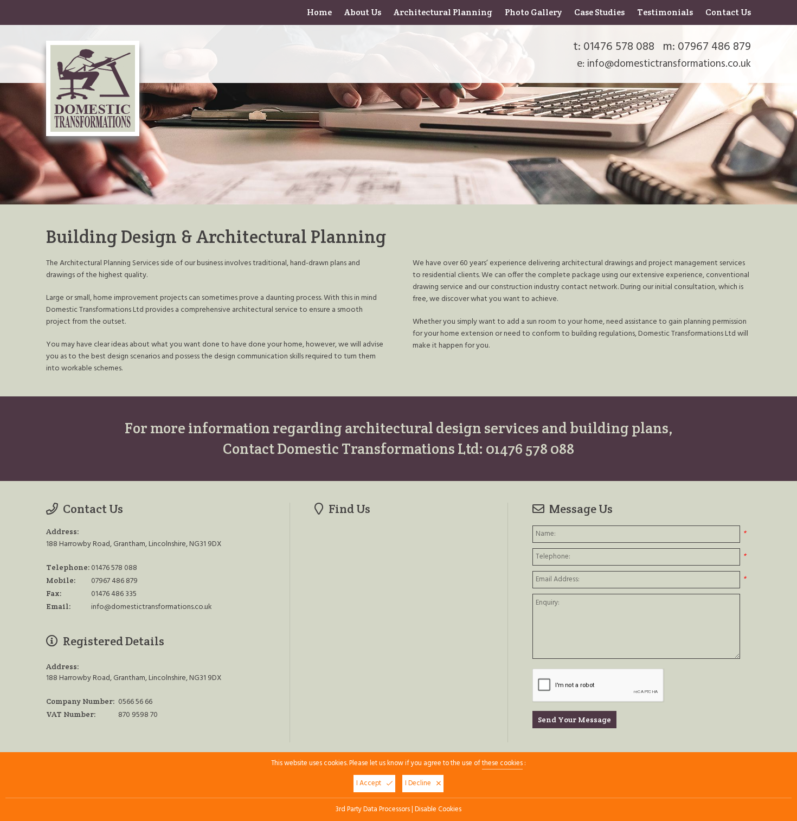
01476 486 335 (114, 594)
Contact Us (728, 12)
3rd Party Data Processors (373, 809)
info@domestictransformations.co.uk (669, 64)
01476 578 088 (618, 46)
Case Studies (599, 12)
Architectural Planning (443, 12)
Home (319, 12)
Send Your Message (574, 719)
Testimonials (665, 12)
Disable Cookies (438, 809)
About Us (362, 12)
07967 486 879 (714, 46)
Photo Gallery (533, 12)
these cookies (502, 763)
